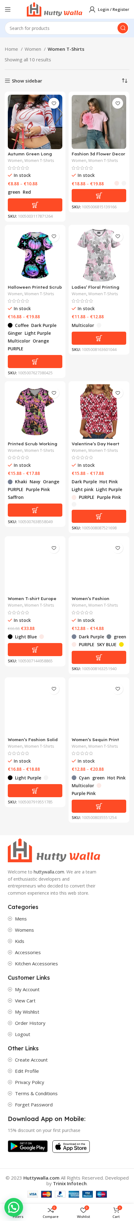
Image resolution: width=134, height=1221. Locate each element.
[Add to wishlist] (53, 103)
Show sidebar (27, 80)
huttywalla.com (49, 872)
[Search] (122, 28)
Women (33, 49)
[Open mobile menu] (8, 9)
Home (12, 49)
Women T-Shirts (39, 160)
